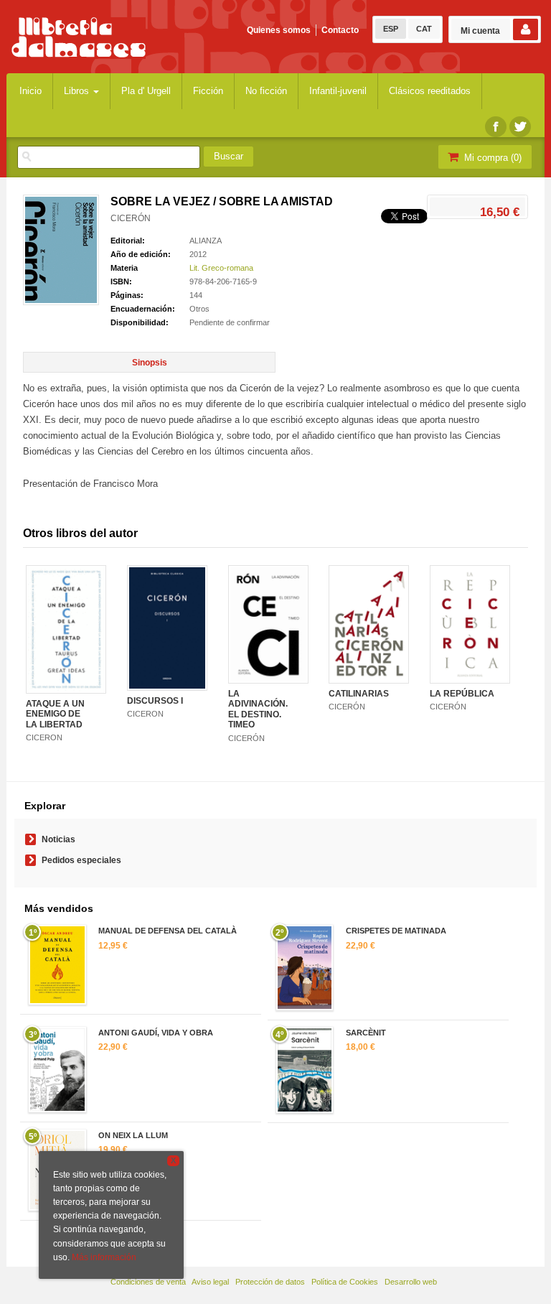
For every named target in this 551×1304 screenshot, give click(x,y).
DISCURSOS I (155, 701)
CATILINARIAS (359, 694)
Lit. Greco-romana (221, 268)
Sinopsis (149, 363)
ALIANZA (205, 240)
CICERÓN (130, 218)
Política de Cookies (344, 1281)
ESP (390, 28)
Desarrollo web (411, 1281)
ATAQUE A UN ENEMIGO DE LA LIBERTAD (55, 714)
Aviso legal (210, 1281)
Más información (104, 1257)
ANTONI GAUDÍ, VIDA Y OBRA (155, 1032)
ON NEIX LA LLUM (133, 1135)
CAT (424, 28)
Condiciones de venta (148, 1281)
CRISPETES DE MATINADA (396, 930)
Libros (78, 90)
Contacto (340, 30)
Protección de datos (270, 1281)
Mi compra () (491, 157)
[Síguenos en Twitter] (520, 126)
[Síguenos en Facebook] (496, 126)
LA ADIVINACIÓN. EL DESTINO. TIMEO (258, 709)
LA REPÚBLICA (462, 694)
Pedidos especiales (81, 860)
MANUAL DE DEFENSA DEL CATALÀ (167, 930)
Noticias (58, 839)
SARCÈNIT (366, 1032)
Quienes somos (279, 30)
